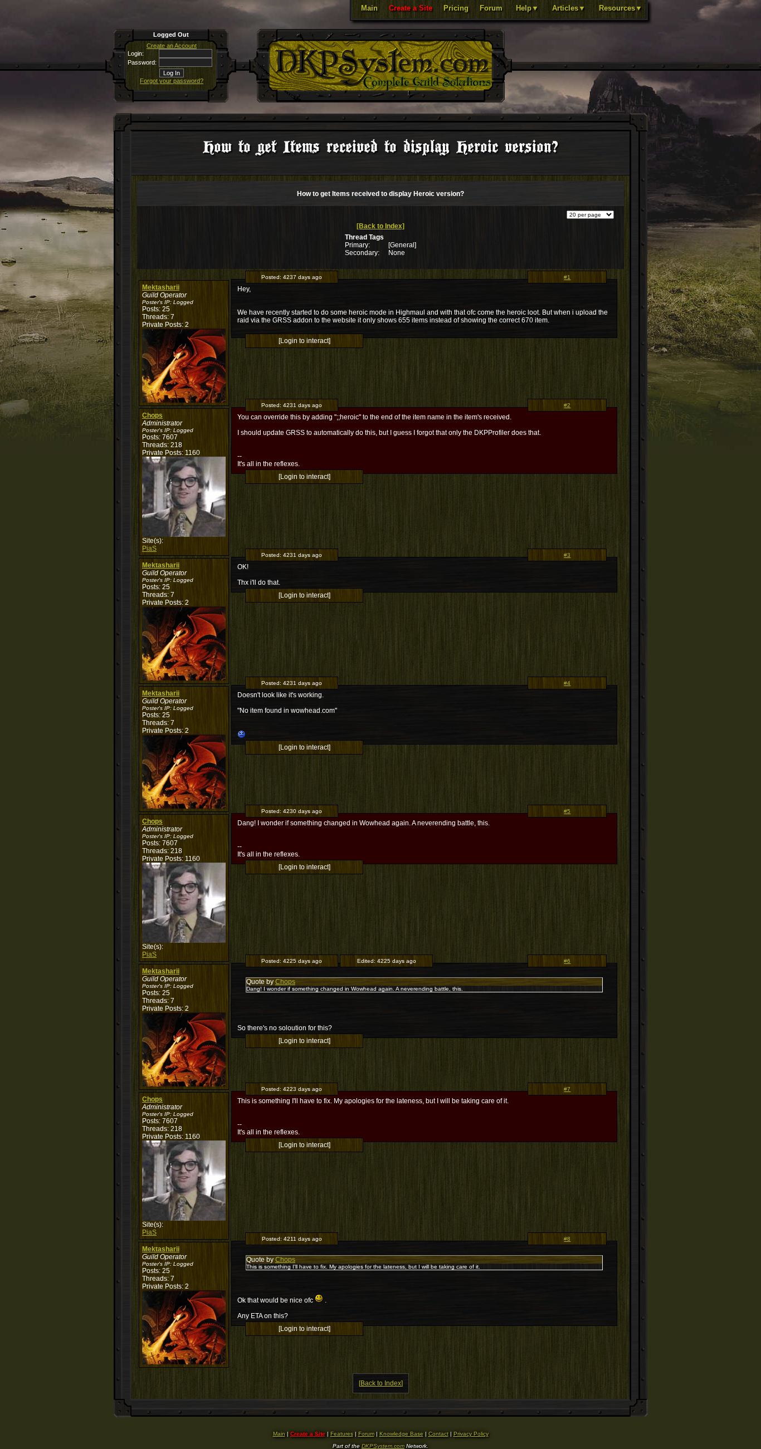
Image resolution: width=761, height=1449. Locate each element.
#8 (567, 1239)
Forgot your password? (171, 80)
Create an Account (172, 45)
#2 (567, 405)
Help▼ (527, 8)
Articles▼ (569, 8)
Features (341, 1434)
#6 (567, 961)
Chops (152, 415)
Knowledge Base (401, 1434)
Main (369, 8)
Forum (491, 8)
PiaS (149, 548)
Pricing (456, 8)
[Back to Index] (380, 226)
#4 (567, 683)
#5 (567, 811)
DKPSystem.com (383, 1446)
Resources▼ (620, 8)
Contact (438, 1434)
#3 (567, 555)
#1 (567, 277)
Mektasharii (160, 287)
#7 (567, 1089)
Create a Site (410, 8)
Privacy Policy (471, 1434)
